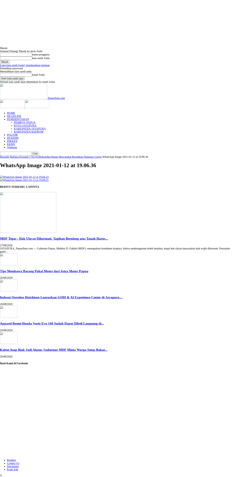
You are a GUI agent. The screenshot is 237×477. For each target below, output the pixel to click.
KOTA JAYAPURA (25, 125)
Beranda (4, 156)
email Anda (38, 74)
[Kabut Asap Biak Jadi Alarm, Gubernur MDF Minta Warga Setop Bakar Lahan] (8, 343)
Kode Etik (12, 469)
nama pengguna (40, 54)
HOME (11, 113)
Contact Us (13, 463)
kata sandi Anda (41, 58)
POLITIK (12, 134)
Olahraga (12, 147)
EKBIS (11, 144)
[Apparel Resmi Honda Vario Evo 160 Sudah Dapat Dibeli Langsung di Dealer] (8, 316)
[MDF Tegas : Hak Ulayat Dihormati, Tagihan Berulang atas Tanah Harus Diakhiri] (28, 231)
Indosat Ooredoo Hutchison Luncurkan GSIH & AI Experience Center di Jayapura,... (61, 297)
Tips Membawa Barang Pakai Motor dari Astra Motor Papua (44, 271)
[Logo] (12, 107)
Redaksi (11, 460)
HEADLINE (14, 116)
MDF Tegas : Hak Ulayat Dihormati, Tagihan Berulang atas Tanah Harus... (54, 238)
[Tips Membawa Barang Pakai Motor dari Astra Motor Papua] (8, 264)
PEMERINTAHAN (18, 119)
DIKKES (12, 141)
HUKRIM (12, 137)
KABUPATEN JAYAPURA (30, 128)
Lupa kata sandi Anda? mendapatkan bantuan (25, 65)
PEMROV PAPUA (25, 122)
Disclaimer (13, 466)
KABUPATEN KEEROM (28, 131)
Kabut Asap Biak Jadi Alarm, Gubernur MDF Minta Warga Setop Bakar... (53, 350)
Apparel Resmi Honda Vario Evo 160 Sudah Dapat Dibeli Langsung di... (52, 323)
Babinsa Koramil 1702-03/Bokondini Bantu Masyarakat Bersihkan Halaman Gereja (56, 156)
